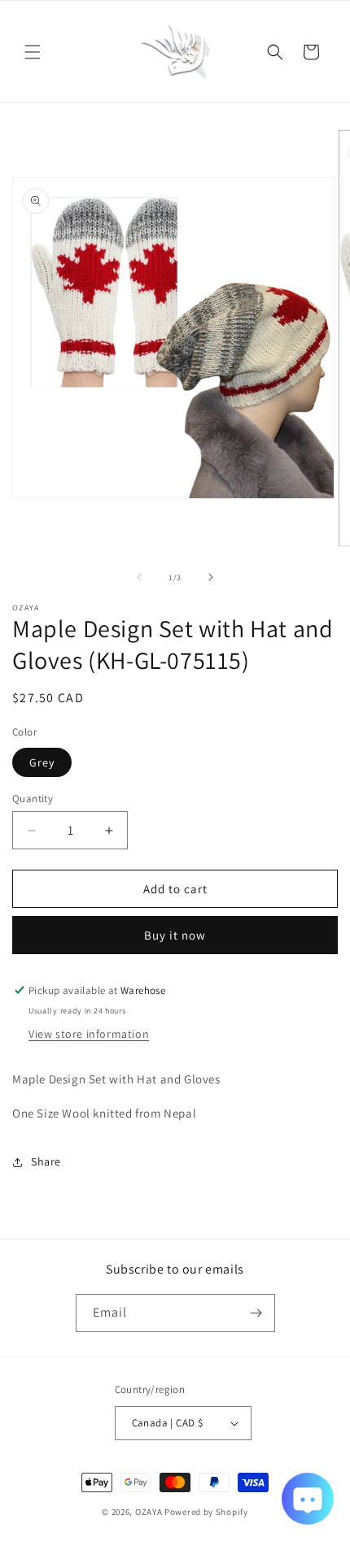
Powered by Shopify (206, 1511)
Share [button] (46, 1161)
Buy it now (175, 935)
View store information (88, 1034)
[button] (32, 52)
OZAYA (149, 1511)
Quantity (32, 798)
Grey (42, 762)
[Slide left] (139, 577)
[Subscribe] (256, 1313)
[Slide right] (211, 577)
